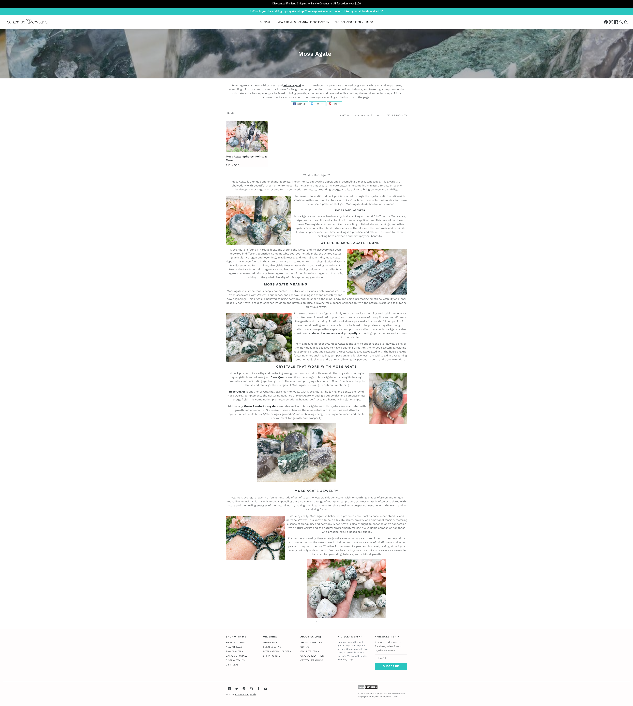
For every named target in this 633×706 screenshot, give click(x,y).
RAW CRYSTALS (234, 651)
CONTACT (305, 647)
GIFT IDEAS (232, 664)
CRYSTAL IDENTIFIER (312, 655)
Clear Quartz (279, 377)
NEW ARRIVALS (234, 647)
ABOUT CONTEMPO (311, 642)
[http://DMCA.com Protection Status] (368, 688)
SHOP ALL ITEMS (235, 642)
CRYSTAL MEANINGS (311, 660)
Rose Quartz (237, 391)
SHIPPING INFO (271, 655)
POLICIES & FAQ (272, 647)
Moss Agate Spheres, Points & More (246, 158)
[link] (316, 4)
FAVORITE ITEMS (309, 651)
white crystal (292, 85)
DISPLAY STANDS (235, 660)
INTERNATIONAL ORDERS (277, 651)
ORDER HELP (270, 642)
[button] (621, 22)
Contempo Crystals (245, 694)
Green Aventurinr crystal (260, 406)
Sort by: (344, 115)
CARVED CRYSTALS (236, 655)
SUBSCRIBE (391, 666)
